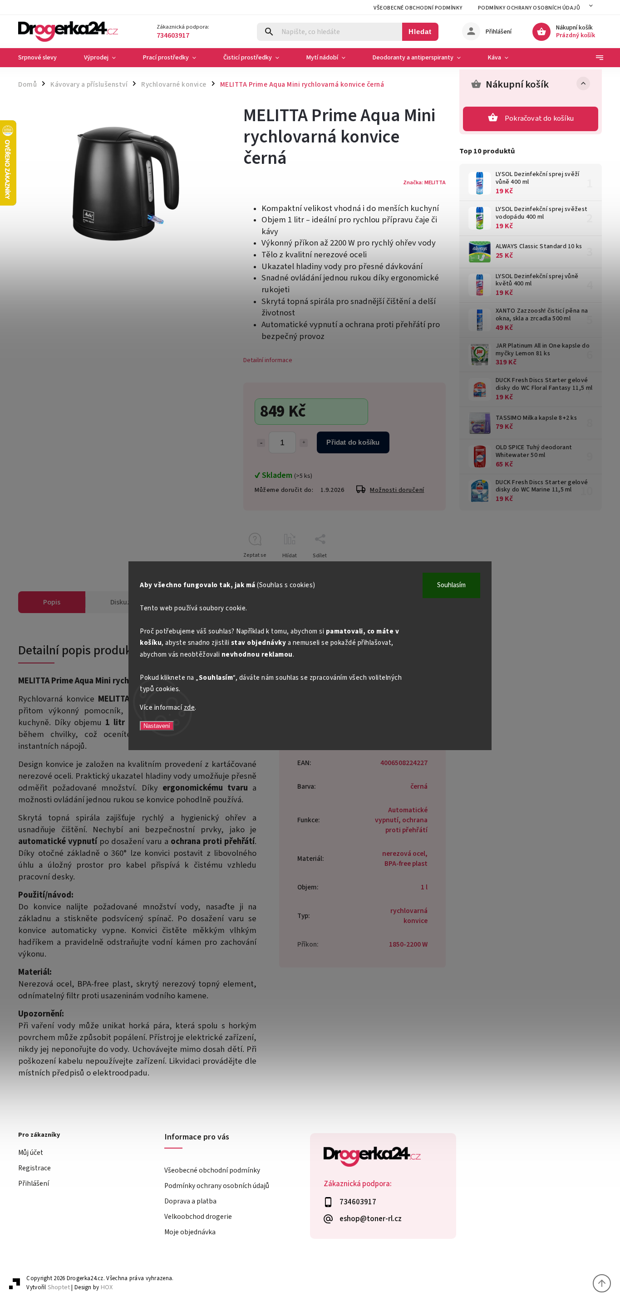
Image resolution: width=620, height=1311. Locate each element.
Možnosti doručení (397, 490)
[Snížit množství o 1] (261, 443)
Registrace (34, 1168)
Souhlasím (451, 585)
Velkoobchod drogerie (198, 1217)
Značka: (424, 182)
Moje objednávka (190, 1232)
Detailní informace (267, 360)
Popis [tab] (51, 602)
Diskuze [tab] (122, 602)
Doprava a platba (190, 1201)
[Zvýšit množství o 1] (304, 443)
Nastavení (156, 725)
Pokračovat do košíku (539, 118)
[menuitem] (44, 57)
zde (189, 707)
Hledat (420, 31)
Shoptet (59, 1287)
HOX (107, 1287)
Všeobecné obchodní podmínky (418, 8)
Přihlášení (33, 1183)
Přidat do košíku (352, 442)
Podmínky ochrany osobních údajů (529, 8)
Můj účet (30, 1153)
